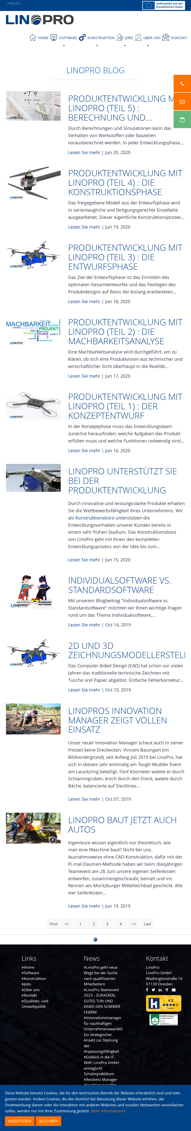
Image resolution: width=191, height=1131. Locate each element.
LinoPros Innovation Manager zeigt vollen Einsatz (117, 720)
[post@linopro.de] (182, 101)
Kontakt (178, 37)
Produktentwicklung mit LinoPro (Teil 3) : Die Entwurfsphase (125, 257)
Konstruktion (35, 978)
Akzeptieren (19, 1121)
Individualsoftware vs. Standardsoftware (119, 585)
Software (31, 972)
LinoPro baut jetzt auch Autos (122, 824)
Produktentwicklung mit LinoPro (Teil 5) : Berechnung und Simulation (125, 112)
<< (67, 923)
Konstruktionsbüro (95, 518)
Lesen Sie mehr (84, 152)
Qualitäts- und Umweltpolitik (35, 1003)
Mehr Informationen (108, 1110)
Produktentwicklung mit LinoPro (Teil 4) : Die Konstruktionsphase (125, 182)
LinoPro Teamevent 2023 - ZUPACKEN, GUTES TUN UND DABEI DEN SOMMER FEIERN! (102, 1001)
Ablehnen (48, 1121)
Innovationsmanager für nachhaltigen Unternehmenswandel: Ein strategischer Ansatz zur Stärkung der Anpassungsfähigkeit (103, 1034)
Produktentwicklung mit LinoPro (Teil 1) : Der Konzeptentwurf (125, 406)
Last (147, 923)
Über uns (32, 989)
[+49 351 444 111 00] (182, 83)
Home (42, 37)
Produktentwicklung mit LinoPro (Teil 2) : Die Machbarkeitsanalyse (125, 331)
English (13, 3)
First (53, 923)
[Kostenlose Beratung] (182, 119)
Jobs (27, 983)
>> (134, 923)
